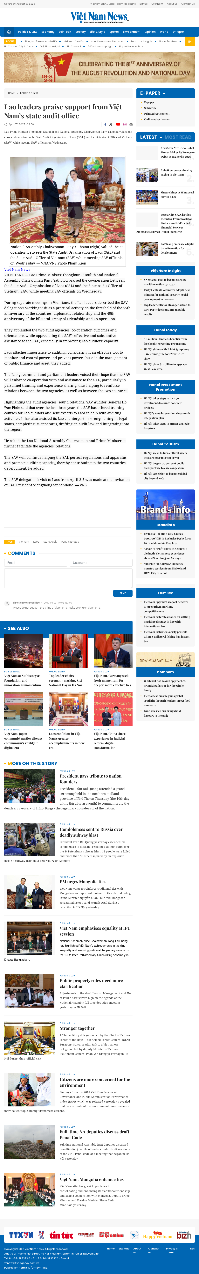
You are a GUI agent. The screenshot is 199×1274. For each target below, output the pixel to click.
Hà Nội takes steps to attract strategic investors (166, 426)
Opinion (150, 32)
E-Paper (178, 32)
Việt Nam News (99, 17)
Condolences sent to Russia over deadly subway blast (91, 832)
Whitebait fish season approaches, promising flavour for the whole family (165, 685)
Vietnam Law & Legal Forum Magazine (113, 3)
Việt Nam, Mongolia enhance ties (92, 1179)
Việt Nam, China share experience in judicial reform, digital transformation (110, 741)
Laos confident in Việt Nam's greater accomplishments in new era (67, 741)
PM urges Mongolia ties (83, 881)
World (164, 32)
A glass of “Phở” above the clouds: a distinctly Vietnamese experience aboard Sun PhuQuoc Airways (165, 553)
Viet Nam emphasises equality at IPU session (95, 931)
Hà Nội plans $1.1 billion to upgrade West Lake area (165, 366)
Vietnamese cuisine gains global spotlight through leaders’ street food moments (167, 700)
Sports (114, 32)
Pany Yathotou (70, 541)
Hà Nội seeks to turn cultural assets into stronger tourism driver (165, 455)
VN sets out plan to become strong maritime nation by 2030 (165, 282)
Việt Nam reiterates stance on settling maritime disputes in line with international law (167, 621)
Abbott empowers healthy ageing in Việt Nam (177, 172)
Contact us (153, 1250)
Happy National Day (131, 46)
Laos (36, 541)
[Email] (131, 124)
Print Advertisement (156, 113)
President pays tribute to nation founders (91, 779)
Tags (9, 541)
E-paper (150, 93)
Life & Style (97, 32)
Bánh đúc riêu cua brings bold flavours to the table (162, 713)
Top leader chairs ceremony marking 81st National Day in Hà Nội (65, 680)
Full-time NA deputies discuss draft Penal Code (94, 1134)
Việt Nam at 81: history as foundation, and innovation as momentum (22, 680)
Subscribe (150, 108)
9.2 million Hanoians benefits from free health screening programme (165, 341)
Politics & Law (27, 32)
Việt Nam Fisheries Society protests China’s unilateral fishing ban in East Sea (166, 636)
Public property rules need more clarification (91, 983)
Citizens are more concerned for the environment (95, 1082)
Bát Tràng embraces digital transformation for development (177, 248)
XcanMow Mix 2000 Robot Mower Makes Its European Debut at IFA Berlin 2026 (178, 152)
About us (137, 1250)
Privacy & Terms (172, 1250)
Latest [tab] (148, 137)
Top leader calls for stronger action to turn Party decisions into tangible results (167, 309)
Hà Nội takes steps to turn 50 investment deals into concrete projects (163, 402)
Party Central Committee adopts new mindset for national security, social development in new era (167, 294)
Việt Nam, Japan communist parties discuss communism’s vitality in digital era (23, 741)
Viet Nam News (17, 269)
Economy (47, 32)
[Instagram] (125, 124)
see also (18, 628)
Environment (132, 32)
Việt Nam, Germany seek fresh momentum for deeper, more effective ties (112, 680)
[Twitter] (111, 124)
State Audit (50, 541)
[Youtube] (118, 124)
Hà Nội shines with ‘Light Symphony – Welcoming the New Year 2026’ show (166, 353)
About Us (172, 3)
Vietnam (24, 541)
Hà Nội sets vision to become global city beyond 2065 (165, 476)
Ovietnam (157, 3)
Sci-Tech (65, 32)
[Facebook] (105, 124)
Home (11, 93)
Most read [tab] (178, 137)
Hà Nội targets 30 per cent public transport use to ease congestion (164, 465)
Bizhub (144, 3)
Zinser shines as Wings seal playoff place (177, 195)
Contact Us (188, 3)
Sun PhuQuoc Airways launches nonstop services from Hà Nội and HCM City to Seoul (165, 568)
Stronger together (77, 1028)
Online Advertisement (157, 119)
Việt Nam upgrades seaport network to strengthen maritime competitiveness (166, 606)
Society (80, 32)
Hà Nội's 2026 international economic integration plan (167, 415)
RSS (192, 1248)
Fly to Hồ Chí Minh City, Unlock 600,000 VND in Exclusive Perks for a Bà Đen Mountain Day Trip (167, 538)
